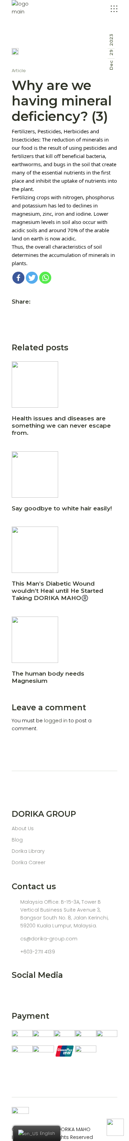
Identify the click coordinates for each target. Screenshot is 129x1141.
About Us (23, 828)
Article (19, 70)
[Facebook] (18, 278)
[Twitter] (32, 278)
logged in (55, 720)
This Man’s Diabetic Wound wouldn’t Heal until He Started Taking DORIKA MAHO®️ (57, 590)
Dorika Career (28, 862)
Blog (17, 839)
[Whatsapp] (45, 278)
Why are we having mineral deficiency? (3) (62, 100)
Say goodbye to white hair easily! (62, 508)
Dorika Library (28, 851)
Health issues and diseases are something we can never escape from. (61, 425)
